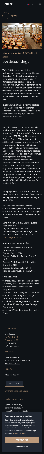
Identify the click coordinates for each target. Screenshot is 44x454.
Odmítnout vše (22, 447)
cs (32, 4)
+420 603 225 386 (12, 363)
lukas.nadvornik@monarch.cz (17, 360)
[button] (40, 4)
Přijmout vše (22, 440)
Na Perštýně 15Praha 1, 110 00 (11, 338)
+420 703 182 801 (12, 375)
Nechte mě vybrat (20, 433)
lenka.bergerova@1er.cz (13, 237)
